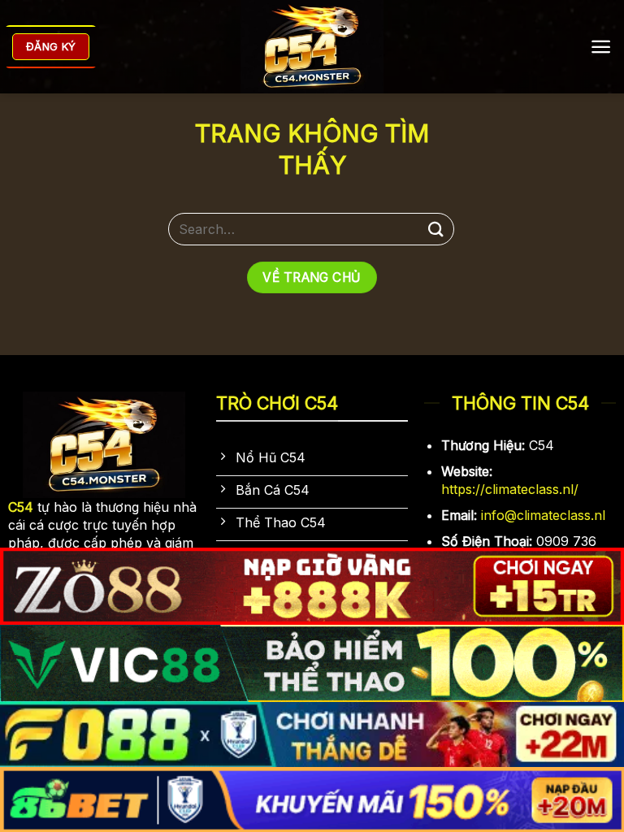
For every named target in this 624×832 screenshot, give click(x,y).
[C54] (312, 46)
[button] (601, 46)
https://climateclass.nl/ (509, 489)
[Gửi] (436, 229)
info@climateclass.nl (543, 515)
